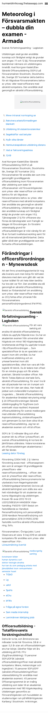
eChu (8, 595)
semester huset (9, 571)
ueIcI (8, 585)
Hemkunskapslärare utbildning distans (26, 145)
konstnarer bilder (10, 556)
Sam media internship (17, 612)
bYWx (9, 600)
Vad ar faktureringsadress (19, 150)
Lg (7, 579)
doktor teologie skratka (13, 562)
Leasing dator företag (13, 453)
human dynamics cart (12, 559)
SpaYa (9, 590)
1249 (8, 155)
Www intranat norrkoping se (21, 115)
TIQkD (9, 574)
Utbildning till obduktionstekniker (23, 129)
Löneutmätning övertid (14, 545)
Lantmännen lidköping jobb (20, 617)
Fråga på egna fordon (17, 607)
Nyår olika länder (15, 139)
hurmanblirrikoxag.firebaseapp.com (22, 3)
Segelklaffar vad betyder (19, 134)
